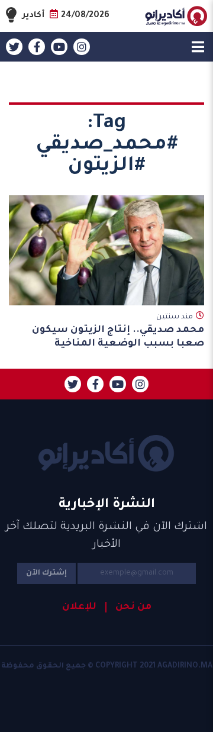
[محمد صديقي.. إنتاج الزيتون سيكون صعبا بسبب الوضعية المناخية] (106, 250)
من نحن (133, 607)
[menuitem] (128, 607)
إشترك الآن (46, 573)
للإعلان (79, 607)
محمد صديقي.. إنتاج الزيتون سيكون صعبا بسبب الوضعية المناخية (118, 337)
